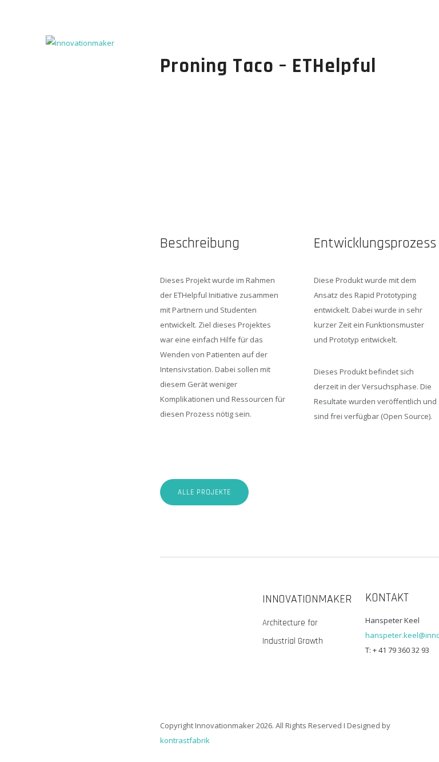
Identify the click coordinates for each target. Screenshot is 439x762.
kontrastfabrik (185, 740)
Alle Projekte (204, 492)
